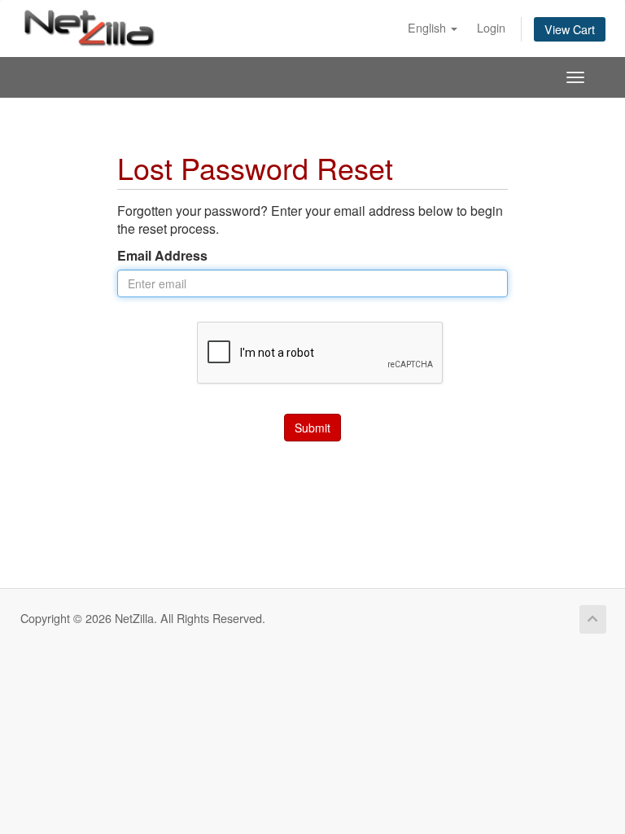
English (428, 27)
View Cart (569, 28)
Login (491, 27)
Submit (312, 427)
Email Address (162, 256)
